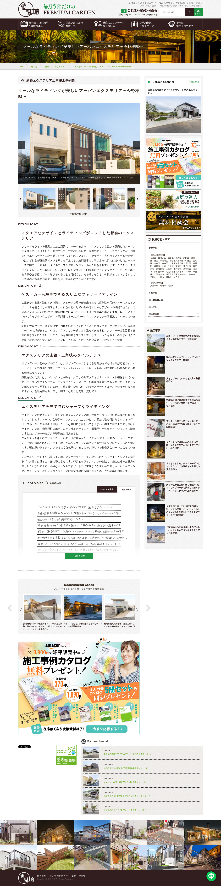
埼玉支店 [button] (153, 307)
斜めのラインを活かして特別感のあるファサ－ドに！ (127, 768)
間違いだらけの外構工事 (74, 24)
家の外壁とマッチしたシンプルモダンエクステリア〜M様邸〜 (183, 359)
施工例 (34, 66)
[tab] (173, 248)
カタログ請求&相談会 (38, 24)
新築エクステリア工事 (54, 66)
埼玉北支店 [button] (154, 314)
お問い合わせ (79, 875)
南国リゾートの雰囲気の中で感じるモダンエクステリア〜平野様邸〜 (183, 337)
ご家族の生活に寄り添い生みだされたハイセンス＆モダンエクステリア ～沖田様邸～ (183, 530)
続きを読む (80, 555)
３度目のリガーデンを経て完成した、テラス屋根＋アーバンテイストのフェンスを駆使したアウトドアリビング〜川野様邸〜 (183, 510)
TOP (21, 66)
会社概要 (41, 875)
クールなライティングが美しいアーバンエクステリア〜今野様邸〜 (101, 66)
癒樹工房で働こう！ (187, 24)
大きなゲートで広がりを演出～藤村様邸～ (183, 380)
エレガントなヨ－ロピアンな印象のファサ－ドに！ (126, 781)
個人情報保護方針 (59, 875)
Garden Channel (163, 81)
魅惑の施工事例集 (114, 24)
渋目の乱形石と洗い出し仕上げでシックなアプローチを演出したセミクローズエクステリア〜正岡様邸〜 (183, 487)
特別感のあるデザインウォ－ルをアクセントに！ (125, 809)
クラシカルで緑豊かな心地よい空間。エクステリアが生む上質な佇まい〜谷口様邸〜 (183, 445)
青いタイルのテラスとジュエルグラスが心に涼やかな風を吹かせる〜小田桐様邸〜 (183, 423)
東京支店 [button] (153, 248)
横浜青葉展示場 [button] (156, 300)
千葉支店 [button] (153, 293)
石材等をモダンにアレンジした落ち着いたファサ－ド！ (128, 795)
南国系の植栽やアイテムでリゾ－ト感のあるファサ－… (173, 91)
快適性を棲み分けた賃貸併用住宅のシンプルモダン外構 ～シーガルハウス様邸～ (183, 402)
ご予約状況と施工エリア (146, 24)
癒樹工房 (51, 879)
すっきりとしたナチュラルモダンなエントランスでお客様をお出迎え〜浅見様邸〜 (183, 466)
